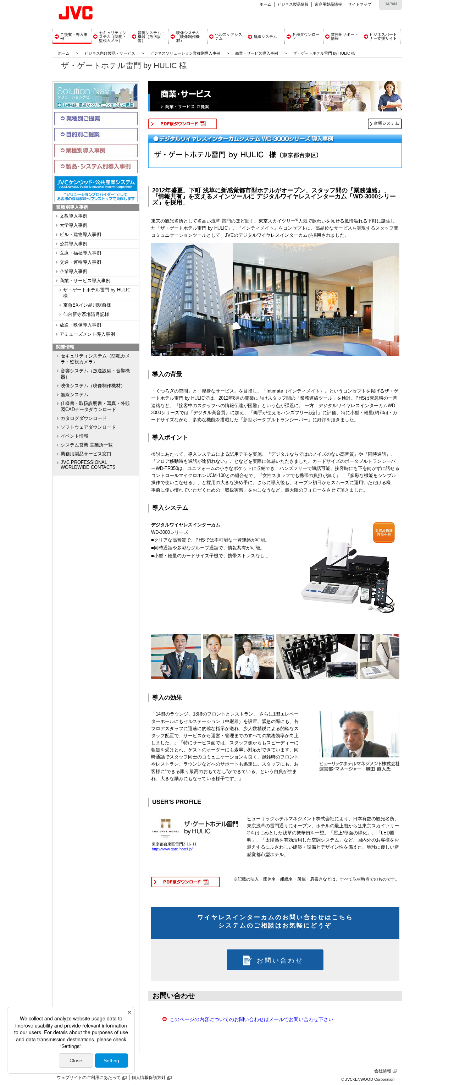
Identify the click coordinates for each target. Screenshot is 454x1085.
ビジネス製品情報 (293, 4)
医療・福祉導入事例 (80, 253)
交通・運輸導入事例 (80, 262)
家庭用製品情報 (328, 4)
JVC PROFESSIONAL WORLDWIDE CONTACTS (88, 465)
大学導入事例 (73, 225)
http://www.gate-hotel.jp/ (172, 849)
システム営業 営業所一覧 (87, 445)
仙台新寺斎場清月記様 (86, 314)
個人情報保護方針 (149, 1077)
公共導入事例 (73, 243)
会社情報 (382, 1070)
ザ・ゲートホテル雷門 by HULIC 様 (97, 292)
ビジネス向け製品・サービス (110, 53)
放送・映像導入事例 (80, 325)
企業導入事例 (73, 271)
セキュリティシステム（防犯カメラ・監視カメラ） (95, 359)
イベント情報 (74, 436)
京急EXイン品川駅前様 (87, 305)
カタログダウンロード (84, 418)
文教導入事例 (73, 216)
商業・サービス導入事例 (256, 53)
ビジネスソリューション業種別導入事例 (185, 53)
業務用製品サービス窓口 (86, 453)
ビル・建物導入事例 (80, 234)
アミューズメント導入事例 (87, 334)
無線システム (74, 394)
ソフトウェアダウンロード (88, 427)
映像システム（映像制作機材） (93, 385)
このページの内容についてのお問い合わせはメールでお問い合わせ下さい (251, 1019)
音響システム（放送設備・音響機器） (95, 373)
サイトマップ (359, 4)
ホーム (265, 4)
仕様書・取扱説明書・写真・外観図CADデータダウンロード (95, 406)
